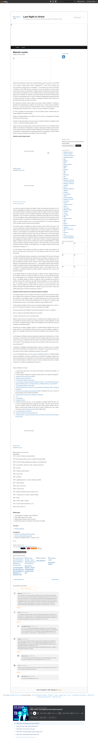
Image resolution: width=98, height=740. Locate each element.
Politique (66, 192)
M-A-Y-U (22, 170)
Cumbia (65, 202)
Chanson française (68, 153)
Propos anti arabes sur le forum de (24, 412)
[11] (40, 361)
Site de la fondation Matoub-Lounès (23, 536)
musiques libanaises (68, 236)
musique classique (68, 197)
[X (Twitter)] (53, 1)
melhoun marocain (68, 204)
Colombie (66, 211)
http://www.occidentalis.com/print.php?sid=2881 (28, 391)
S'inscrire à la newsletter (20, 552)
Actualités (66, 185)
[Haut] (14, 541)
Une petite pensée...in (21, 411)
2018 (65, 173)
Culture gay (66, 208)
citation (65, 195)
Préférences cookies (56, 696)
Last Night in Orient (33, 16)
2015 (65, 216)
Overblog (59, 690)
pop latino (66, 215)
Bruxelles (66, 169)
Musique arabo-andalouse (70, 225)
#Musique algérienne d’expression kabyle (27, 546)
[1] (31, 537)
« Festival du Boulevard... (18, 579)
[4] (44, 221)
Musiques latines (68, 164)
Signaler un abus (63, 695)
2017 (65, 176)
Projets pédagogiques (69, 237)
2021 (65, 171)
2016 (65, 222)
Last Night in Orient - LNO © (15, 695)
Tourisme (66, 232)
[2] (28, 246)
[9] (44, 355)
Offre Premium (90, 695)
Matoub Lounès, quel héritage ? (24, 378)
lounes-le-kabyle (21, 203)
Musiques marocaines (69, 183)
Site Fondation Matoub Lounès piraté (25, 380)
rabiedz (20, 447)
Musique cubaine (68, 209)
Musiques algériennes (69, 188)
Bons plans (66, 174)
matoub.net (35, 354)
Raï (64, 230)
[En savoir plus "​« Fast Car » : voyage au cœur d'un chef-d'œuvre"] (79, 265)
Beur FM (22, 400)
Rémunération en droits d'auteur (79, 695)
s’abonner (35, 717)
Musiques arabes (68, 218)
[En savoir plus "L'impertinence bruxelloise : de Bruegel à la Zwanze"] (67, 253)
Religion (66, 166)
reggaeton (66, 227)
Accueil (17, 47)
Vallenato (66, 190)
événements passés (68, 157)
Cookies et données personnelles (44, 696)
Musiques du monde (68, 199)
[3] (41, 288)
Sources (18, 400)
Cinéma (65, 206)
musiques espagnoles (69, 181)
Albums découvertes (68, 229)
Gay (64, 234)
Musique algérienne (19, 528)
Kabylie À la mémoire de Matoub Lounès (25, 534)
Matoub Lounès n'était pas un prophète (25, 376)
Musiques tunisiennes (69, 180)
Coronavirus (66, 201)
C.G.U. (69, 695)
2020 (65, 167)
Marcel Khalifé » (55, 579)
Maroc (65, 162)
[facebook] (51, 1)
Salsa (65, 220)
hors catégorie (67, 194)
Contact (23, 47)
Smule (65, 187)
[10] (18, 361)
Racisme (66, 223)
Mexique (66, 178)
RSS (63, 56)
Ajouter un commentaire (26, 588)
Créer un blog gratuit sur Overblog (39, 695)
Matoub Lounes (17, 168)
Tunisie (65, 213)
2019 (65, 159)
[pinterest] (56, 1)
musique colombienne (69, 155)
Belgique (66, 160)
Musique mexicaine (68, 152)
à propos (53, 717)
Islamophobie (19, 398)
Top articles (50, 695)
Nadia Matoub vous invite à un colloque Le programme (29, 394)
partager (44, 717)
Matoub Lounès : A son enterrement (19, 201)
